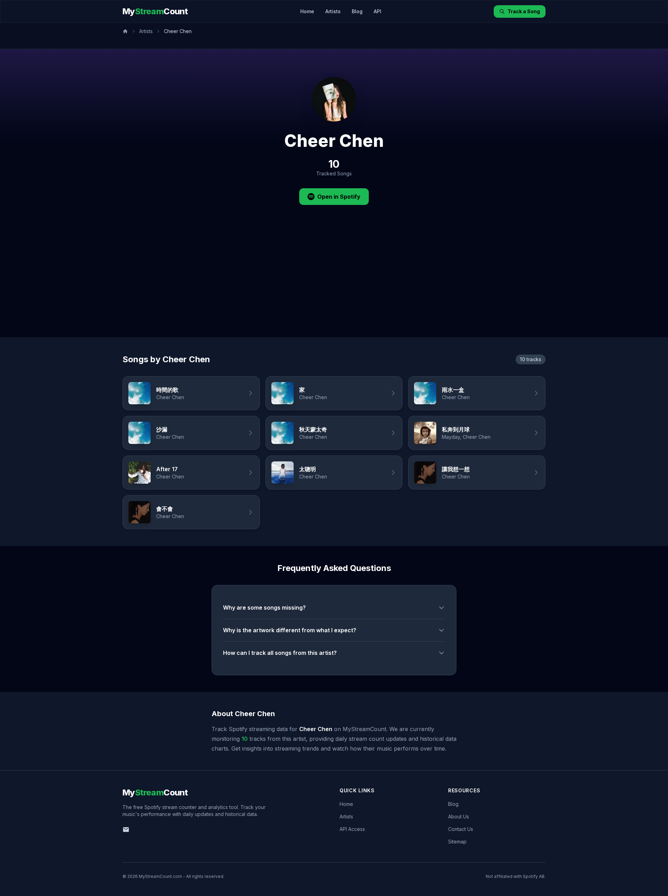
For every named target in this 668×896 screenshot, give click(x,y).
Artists (333, 11)
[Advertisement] (334, 285)
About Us (458, 816)
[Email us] (125, 829)
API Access (352, 829)
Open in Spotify (338, 196)
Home (307, 11)
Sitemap (457, 842)
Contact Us (460, 829)
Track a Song (524, 11)
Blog (357, 11)
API (377, 11)
